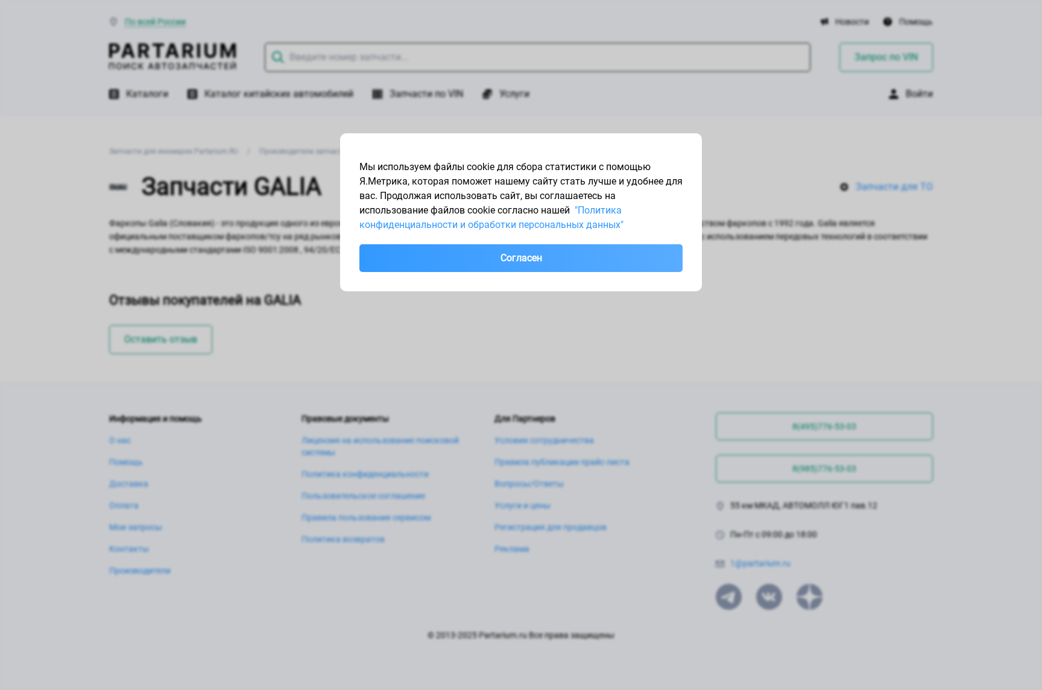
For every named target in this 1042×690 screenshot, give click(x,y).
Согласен (521, 258)
